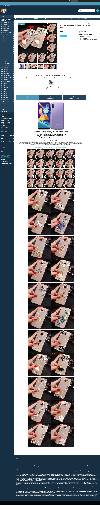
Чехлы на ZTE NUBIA (4, 34)
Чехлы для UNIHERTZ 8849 (6, 77)
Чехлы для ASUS (4, 53)
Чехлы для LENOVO (4, 87)
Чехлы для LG (3, 55)
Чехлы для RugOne (4, 59)
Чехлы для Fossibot (4, 79)
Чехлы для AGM (4, 93)
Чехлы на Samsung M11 (41, 18)
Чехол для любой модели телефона (6, 103)
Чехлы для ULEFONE (5, 65)
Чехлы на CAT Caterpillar (5, 81)
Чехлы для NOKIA (4, 57)
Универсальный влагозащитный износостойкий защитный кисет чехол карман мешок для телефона (51, 88)
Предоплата (3, 125)
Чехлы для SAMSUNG (33, 18)
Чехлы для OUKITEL (4, 67)
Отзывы (2, 116)
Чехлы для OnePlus (4, 30)
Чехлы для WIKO (4, 95)
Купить (63, 36)
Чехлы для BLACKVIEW (5, 63)
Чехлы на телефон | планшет (22, 18)
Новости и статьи (4, 127)
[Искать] (94, 10)
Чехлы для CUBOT (4, 71)
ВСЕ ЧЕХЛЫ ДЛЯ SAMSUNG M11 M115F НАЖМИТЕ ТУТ (50, 148)
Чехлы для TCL (4, 85)
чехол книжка (23, 466)
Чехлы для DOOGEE (4, 61)
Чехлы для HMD (4, 83)
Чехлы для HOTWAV (5, 73)
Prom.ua (55, 501)
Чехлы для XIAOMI (4, 24)
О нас (2, 114)
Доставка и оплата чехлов (6, 118)
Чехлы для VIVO (4, 38)
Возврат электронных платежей (5, 123)
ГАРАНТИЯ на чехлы (5, 120)
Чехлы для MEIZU (4, 89)
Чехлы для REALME (4, 49)
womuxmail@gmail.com (7, 165)
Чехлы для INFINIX (4, 40)
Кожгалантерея (4, 111)
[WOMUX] (4, 10)
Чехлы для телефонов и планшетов (6, 20)
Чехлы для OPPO (4, 36)
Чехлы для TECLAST (5, 97)
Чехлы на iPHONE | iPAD (5, 26)
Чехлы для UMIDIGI (4, 69)
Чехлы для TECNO (4, 42)
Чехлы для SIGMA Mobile (5, 75)
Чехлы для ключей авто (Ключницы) (5, 109)
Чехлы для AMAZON (5, 99)
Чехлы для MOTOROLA (5, 28)
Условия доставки (19, 459)
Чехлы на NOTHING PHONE (6, 32)
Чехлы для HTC (4, 91)
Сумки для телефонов (5, 101)
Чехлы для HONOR (4, 51)
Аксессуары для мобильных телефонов (6, 106)
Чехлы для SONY (4, 44)
